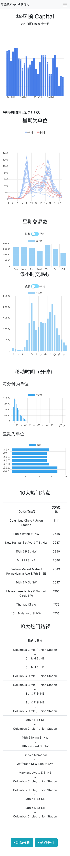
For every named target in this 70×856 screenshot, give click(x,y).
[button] (29, 132)
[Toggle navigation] (65, 4)
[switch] (35, 234)
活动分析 (23, 842)
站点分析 (47, 842)
